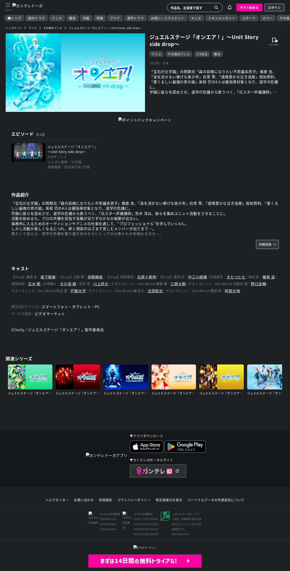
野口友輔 (258, 283)
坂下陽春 (48, 277)
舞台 (217, 54)
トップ (16, 18)
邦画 (100, 18)
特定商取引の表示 (169, 500)
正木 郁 (34, 283)
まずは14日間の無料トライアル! (143, 561)
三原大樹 (178, 283)
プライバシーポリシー (134, 500)
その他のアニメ (179, 54)
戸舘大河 (78, 290)
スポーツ (249, 18)
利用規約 (105, 500)
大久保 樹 (68, 283)
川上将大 (101, 283)
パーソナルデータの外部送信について (216, 500)
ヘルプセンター (57, 500)
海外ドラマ (135, 18)
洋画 (86, 18)
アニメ (57, 18)
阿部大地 (232, 290)
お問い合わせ (84, 500)
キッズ (196, 18)
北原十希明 (146, 277)
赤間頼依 (95, 277)
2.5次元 (202, 54)
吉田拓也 (155, 290)
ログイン (274, 7)
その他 (285, 18)
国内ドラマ (36, 18)
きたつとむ (236, 277)
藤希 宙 (269, 277)
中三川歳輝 (197, 277)
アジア (115, 18)
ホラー (268, 18)
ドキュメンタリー (221, 18)
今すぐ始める (249, 7)
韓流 (72, 18)
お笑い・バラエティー (167, 18)
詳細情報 (265, 244)
